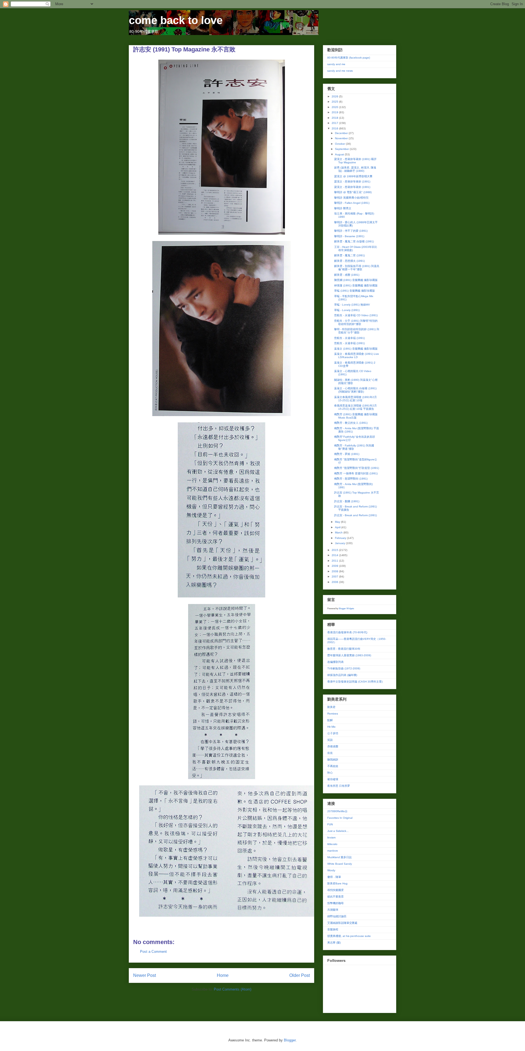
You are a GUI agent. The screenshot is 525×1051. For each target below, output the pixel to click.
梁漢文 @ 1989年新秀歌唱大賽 (353, 176)
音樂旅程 (332, 929)
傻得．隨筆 (334, 876)
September (342, 148)
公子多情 (332, 733)
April (338, 527)
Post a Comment (153, 952)
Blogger (290, 1040)
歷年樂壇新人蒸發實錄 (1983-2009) (349, 655)
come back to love (176, 20)
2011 (335, 560)
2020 (335, 107)
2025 (335, 101)
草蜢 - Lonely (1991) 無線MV (352, 304)
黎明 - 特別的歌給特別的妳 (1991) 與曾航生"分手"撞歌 (356, 331)
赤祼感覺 (332, 746)
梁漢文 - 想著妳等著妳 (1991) (352, 181)
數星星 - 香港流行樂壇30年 (343, 648)
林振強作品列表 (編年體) (342, 675)
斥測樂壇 (332, 909)
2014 (335, 555)
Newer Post (144, 975)
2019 (335, 112)
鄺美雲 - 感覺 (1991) (346, 274)
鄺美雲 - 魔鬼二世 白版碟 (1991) (354, 241)
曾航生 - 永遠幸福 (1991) (349, 337)
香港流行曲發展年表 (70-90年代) (347, 632)
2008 (335, 571)
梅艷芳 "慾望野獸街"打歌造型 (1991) (356, 467)
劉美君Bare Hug (337, 883)
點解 (330, 720)
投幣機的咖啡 (335, 903)
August (340, 154)
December (342, 133)
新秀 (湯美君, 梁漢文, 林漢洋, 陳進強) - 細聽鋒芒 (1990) (355, 169)
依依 (330, 752)
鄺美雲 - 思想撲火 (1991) (349, 260)
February (341, 537)
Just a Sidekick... (338, 830)
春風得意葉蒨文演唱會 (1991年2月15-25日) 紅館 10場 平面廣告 (355, 407)
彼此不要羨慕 (335, 896)
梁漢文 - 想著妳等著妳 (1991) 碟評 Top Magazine (355, 161)
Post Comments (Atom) (232, 989)
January (340, 543)
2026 (335, 96)
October (340, 143)
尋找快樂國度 (335, 890)
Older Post (299, 975)
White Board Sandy (339, 863)
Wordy (331, 870)
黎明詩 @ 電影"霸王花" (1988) (353, 192)
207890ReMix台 (337, 811)
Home (223, 975)
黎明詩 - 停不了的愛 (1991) (351, 230)
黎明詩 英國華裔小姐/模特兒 (351, 197)
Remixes (332, 713)
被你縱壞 (332, 779)
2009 (335, 565)
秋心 (330, 772)
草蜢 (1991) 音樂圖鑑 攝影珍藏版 (354, 290)
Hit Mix (331, 726)
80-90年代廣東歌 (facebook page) (348, 57)
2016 (335, 128)
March (339, 532)
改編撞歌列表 (335, 661)
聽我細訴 (332, 759)
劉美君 (331, 707)
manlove (332, 850)
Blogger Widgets (346, 608)
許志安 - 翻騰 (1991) (346, 501)
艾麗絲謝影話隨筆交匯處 (342, 922)
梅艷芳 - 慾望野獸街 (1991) (351, 478)
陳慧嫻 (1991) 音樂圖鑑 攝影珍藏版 (356, 279)
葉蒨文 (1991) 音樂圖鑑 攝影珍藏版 (356, 348)
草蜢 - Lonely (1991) (347, 310)
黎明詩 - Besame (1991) (349, 236)
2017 (335, 122)
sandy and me (336, 64)
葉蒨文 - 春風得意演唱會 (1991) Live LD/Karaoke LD (356, 355)
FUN (330, 824)
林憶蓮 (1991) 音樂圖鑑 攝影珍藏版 (356, 285)
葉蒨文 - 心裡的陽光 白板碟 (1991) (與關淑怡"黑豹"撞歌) (355, 390)
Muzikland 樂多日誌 (339, 857)
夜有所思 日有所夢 (338, 785)
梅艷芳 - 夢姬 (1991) (346, 453)
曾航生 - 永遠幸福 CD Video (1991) (356, 315)
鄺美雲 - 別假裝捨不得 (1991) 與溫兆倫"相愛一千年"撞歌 (356, 268)
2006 (335, 581)
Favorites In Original (339, 817)
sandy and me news (340, 70)
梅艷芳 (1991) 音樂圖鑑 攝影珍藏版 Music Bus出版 (356, 416)
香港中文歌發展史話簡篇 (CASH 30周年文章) (355, 681)
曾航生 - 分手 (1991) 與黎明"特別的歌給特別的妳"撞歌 (356, 322)
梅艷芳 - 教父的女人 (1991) (351, 422)
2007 (335, 576)
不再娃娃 (332, 766)
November (342, 138)
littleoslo (332, 844)
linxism (331, 837)
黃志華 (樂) (334, 942)
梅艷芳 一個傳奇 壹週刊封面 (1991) (356, 473)
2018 (335, 117)
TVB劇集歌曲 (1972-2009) (343, 668)
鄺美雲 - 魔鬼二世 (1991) (349, 255)
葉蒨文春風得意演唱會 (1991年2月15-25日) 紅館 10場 (355, 399)
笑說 (330, 739)
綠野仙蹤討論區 (336, 916)
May (338, 521)
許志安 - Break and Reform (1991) (355, 515)
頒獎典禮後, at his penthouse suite (349, 935)
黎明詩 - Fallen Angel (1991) (351, 202)
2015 (335, 549)
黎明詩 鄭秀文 (342, 208)
